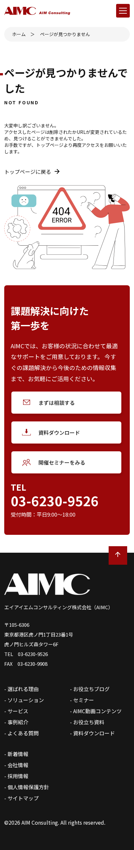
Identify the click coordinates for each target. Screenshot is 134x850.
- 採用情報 (16, 776)
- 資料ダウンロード (92, 733)
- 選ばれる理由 (21, 689)
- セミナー (82, 700)
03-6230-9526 (55, 500)
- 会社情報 (16, 765)
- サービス (16, 711)
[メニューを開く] (123, 11)
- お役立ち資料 (87, 722)
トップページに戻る (27, 171)
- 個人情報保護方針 (26, 787)
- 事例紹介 (16, 722)
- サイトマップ (21, 798)
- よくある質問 (21, 733)
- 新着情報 (16, 754)
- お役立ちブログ (90, 689)
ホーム (19, 34)
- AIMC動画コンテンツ (96, 711)
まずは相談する (56, 402)
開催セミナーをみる (61, 462)
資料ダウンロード (59, 432)
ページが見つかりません (65, 34)
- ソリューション (24, 700)
